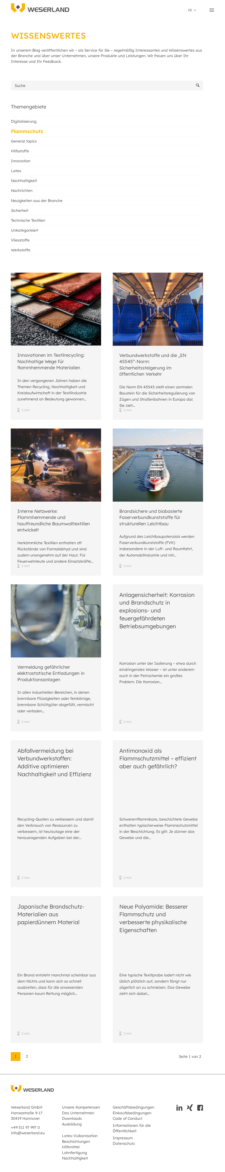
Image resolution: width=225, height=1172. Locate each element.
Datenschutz (124, 1143)
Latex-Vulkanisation (80, 1135)
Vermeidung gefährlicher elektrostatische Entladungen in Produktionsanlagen (51, 673)
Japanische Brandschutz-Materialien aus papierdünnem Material (50, 914)
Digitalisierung (23, 121)
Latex (16, 170)
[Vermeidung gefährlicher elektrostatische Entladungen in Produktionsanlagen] (56, 620)
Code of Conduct (127, 1118)
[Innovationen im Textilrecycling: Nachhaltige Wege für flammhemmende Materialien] (56, 309)
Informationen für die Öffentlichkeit (132, 1128)
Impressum (123, 1138)
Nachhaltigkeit (24, 180)
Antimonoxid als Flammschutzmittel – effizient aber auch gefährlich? (157, 758)
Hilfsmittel (71, 1147)
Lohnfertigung (74, 1152)
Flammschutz (27, 131)
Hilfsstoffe (20, 151)
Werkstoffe (20, 250)
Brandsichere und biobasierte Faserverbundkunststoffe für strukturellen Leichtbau (150, 517)
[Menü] (211, 10)
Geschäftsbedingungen (132, 1107)
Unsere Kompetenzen (81, 1107)
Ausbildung (72, 1124)
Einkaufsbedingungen (132, 1113)
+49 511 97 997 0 (25, 1127)
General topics (24, 141)
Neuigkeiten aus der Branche (37, 200)
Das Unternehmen (78, 1113)
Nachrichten (22, 190)
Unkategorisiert (24, 230)
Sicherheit (19, 210)
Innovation (20, 160)
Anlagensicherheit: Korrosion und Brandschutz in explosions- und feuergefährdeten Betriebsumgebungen (157, 610)
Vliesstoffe (20, 240)
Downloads (72, 1118)
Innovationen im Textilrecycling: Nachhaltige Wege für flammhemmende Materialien (51, 361)
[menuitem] (191, 10)
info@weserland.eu (28, 1133)
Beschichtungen (76, 1141)
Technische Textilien (28, 220)
